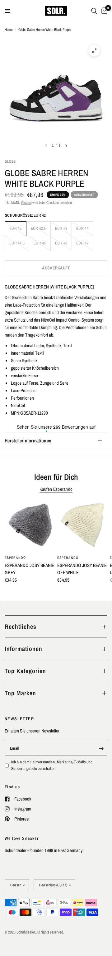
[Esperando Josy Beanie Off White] (82, 526)
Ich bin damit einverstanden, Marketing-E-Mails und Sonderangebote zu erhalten (51, 765)
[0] (103, 11)
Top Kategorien (25, 671)
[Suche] (94, 11)
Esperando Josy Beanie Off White (82, 569)
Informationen (23, 648)
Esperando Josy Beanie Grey (29, 569)
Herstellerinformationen (28, 440)
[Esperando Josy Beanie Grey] (30, 526)
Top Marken (20, 693)
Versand (26, 202)
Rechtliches (20, 626)
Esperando (15, 557)
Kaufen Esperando (56, 489)
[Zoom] (94, 51)
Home (8, 29)
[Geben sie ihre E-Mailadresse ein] (101, 748)
